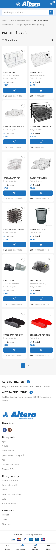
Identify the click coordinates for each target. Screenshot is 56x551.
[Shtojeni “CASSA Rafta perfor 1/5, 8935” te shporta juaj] (14, 244)
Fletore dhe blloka (10, 480)
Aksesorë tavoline (11, 75)
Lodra (4, 489)
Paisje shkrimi (8, 450)
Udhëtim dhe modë (10, 464)
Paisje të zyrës (9, 78)
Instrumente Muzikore (11, 494)
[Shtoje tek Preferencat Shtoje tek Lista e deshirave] (22, 51)
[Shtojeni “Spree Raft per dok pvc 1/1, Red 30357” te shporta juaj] (41, 350)
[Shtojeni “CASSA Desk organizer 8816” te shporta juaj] (41, 90)
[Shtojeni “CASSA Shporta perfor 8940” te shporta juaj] (41, 244)
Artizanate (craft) (9, 485)
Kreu (4, 20)
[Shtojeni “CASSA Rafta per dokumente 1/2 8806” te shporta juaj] (41, 193)
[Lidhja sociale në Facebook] (5, 430)
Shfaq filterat (11, 40)
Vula (4, 499)
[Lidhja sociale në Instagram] (10, 430)
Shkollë (5, 446)
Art (3, 460)
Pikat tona (6, 524)
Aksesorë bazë (24, 20)
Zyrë (11, 20)
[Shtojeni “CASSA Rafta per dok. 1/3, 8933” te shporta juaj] (41, 141)
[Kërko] (51, 12)
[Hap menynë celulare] (3, 4)
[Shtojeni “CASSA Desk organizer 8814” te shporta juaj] (14, 90)
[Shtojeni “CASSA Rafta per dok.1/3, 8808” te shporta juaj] (14, 193)
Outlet (4, 519)
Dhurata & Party (9, 469)
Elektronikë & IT (9, 503)
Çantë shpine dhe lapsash (13, 455)
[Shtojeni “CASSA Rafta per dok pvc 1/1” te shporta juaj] (14, 141)
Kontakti (5, 514)
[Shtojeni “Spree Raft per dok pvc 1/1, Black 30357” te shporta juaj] (14, 350)
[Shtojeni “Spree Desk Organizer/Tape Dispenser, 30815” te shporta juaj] (41, 298)
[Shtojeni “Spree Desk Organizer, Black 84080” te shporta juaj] (14, 298)
